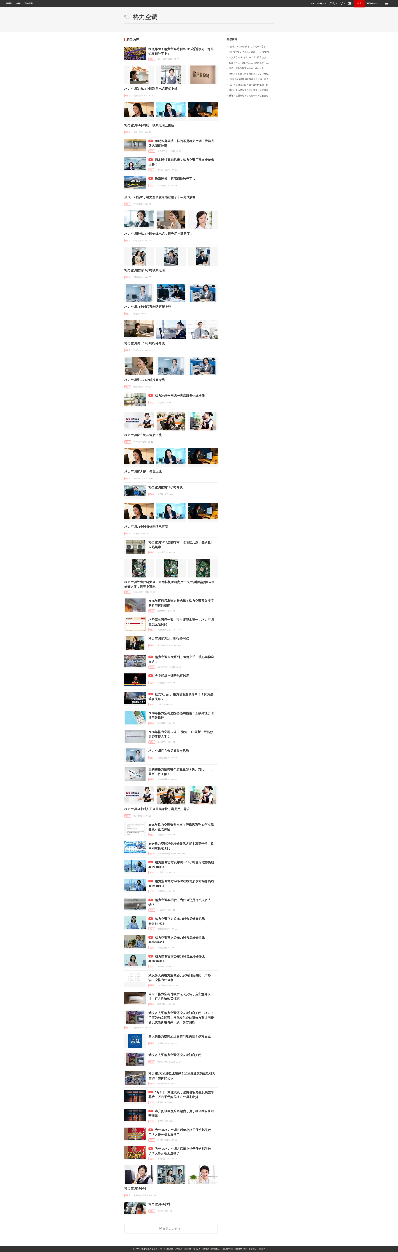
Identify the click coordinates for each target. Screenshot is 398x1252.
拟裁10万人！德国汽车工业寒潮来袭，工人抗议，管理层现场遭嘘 (251, 63)
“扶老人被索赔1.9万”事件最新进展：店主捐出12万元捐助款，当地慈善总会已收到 (251, 79)
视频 (152, 151)
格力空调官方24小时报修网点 (168, 638)
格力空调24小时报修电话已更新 (146, 526)
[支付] (342, 3)
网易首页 (10, 3)
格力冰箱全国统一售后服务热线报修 (180, 395)
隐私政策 (215, 1249)
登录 (359, 3)
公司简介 (178, 1249)
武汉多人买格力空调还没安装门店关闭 (174, 1055)
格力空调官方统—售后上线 (143, 435)
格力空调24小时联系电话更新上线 (147, 306)
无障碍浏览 (29, 3)
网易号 (152, 59)
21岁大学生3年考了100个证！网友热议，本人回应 (251, 57)
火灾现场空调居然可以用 (172, 675)
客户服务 (206, 1249)
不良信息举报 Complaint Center (233, 1249)
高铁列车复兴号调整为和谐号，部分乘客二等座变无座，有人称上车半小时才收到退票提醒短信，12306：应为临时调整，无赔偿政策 (251, 74)
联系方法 (187, 1249)
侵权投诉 (261, 1249)
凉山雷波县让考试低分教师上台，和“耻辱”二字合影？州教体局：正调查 (251, 52)
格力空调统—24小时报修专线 (144, 343)
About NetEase (166, 1249)
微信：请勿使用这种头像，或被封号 (246, 68)
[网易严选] (332, 3)
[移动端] (312, 3)
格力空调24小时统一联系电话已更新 (149, 125)
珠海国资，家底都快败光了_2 (175, 178)
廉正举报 (252, 1249)
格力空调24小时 (135, 1188)
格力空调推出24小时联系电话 (144, 270)
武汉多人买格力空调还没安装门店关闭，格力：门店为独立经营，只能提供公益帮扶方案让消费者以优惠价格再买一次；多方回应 (181, 1017)
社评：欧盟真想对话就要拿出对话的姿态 (248, 95)
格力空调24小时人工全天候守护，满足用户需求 (157, 809)
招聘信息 (196, 1249)
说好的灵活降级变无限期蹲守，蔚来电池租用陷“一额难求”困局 (251, 90)
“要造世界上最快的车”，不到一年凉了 (247, 46)
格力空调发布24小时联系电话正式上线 (150, 88)
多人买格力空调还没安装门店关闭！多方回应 (179, 1036)
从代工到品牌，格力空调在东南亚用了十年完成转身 (160, 197)
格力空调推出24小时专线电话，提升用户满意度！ (158, 233)
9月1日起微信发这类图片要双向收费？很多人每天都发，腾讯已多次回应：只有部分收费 (251, 85)
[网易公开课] (321, 3)
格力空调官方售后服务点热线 (168, 750)
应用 (18, 3)
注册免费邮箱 (371, 3)
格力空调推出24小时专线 (165, 487)
